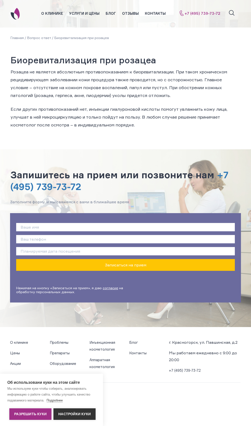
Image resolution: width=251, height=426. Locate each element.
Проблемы (59, 342)
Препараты (60, 353)
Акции (15, 363)
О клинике (52, 13)
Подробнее (55, 400)
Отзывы (130, 13)
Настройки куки (74, 414)
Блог (111, 13)
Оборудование (63, 363)
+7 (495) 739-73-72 (202, 13)
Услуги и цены (84, 13)
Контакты (155, 13)
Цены (15, 353)
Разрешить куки (30, 414)
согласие (110, 288)
